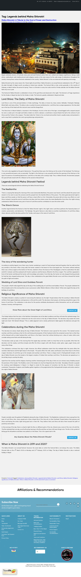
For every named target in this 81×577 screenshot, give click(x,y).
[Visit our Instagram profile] (74, 503)
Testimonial (5, 523)
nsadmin (30, 22)
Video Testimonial (6, 526)
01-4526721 (49, 1)
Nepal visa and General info (39, 534)
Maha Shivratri (68, 478)
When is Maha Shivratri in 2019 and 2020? (32, 479)
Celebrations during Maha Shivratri (27, 478)
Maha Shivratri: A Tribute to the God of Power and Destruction (29, 20)
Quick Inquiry (5, 532)
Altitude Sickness (38, 520)
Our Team (20, 521)
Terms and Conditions (39, 537)
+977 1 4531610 (42, 1)
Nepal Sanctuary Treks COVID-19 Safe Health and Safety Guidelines (39, 541)
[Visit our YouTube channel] (78, 506)
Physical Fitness (38, 531)
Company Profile (22, 518)
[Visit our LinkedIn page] (78, 503)
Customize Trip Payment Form (8, 535)
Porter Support (54, 529)
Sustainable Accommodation (54, 532)
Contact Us (72, 310)
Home (3, 518)
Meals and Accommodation (38, 523)
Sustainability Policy (55, 521)
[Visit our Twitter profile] (70, 503)
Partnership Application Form (8, 528)
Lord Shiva (60, 478)
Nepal (67, 518)
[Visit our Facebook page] (66, 503)
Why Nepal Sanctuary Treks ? (23, 526)
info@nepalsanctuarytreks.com (64, 1)
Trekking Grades (38, 526)
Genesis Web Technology (49, 566)
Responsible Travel (54, 523)
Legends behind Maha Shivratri (47, 478)
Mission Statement (54, 518)
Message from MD (22, 523)
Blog (3, 521)
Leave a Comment (50, 479)
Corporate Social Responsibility (54, 526)
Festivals (10, 478)
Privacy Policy (5, 538)
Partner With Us (75, 1)
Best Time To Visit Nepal (40, 529)
